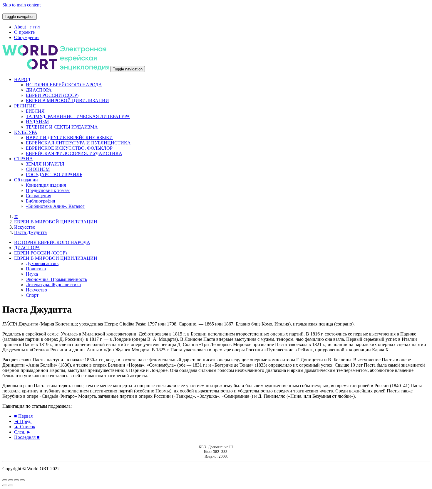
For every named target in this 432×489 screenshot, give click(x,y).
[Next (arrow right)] (10, 485)
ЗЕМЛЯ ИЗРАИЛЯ (45, 163)
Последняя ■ (27, 437)
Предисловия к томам (48, 190)
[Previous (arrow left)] (4, 485)
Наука (32, 274)
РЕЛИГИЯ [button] (25, 105)
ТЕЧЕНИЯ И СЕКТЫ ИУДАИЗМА (62, 126)
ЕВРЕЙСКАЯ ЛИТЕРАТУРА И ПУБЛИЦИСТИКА (78, 142)
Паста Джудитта (30, 232)
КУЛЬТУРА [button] (25, 132)
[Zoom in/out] (22, 480)
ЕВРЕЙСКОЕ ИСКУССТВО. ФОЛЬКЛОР (69, 148)
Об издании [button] (26, 179)
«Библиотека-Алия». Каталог (55, 206)
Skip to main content (21, 4)
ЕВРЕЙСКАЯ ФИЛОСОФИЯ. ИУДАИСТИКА (74, 153)
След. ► (22, 431)
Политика (36, 268)
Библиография (40, 200)
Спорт (32, 295)
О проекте (24, 32)
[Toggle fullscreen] (16, 480)
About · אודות (27, 26)
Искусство (24, 227)
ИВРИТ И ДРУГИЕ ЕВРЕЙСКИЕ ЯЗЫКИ (69, 137)
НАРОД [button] (22, 79)
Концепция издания (46, 185)
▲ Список (24, 426)
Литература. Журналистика (53, 284)
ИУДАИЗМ (37, 121)
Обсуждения (26, 37)
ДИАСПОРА (39, 89)
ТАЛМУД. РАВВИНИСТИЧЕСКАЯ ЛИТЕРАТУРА (78, 116)
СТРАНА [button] (23, 158)
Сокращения (38, 195)
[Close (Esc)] (4, 480)
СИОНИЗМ (38, 169)
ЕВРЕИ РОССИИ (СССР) (52, 95)
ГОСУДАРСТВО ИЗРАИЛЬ (54, 174)
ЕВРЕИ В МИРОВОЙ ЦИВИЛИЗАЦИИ (67, 100)
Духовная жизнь (42, 263)
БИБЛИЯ (35, 111)
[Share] (10, 480)
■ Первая (23, 416)
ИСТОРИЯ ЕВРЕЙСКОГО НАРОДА (64, 84)
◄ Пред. (22, 421)
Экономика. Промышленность (56, 279)
